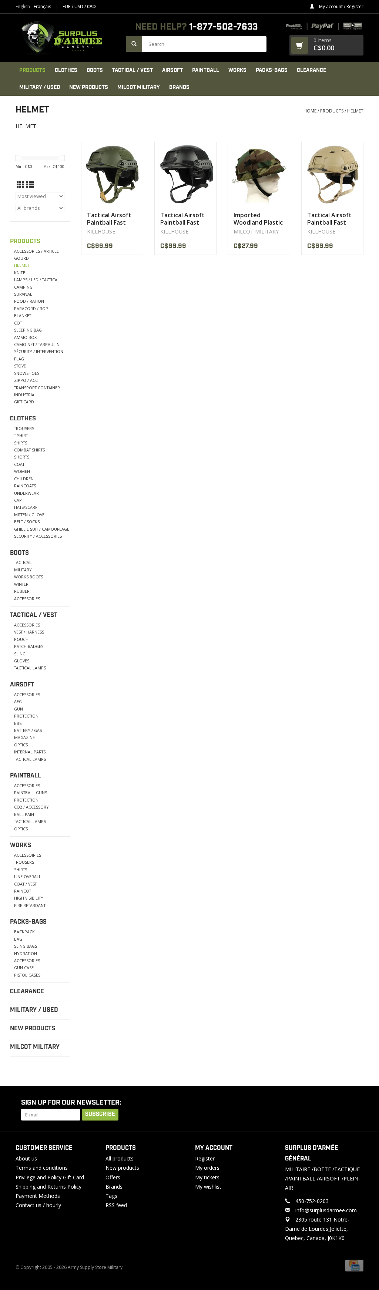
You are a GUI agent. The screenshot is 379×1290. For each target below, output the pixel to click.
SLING (20, 653)
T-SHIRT (21, 435)
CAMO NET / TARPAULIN (37, 344)
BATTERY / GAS (28, 730)
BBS (17, 723)
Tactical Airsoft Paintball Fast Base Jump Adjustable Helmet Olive (109, 218)
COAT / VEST (25, 884)
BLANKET (22, 315)
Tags (111, 1195)
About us (26, 1158)
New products (122, 1167)
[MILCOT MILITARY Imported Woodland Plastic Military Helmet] (259, 174)
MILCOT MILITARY (138, 87)
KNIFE (19, 272)
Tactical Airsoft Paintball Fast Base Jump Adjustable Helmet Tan (329, 218)
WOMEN (22, 471)
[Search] (134, 44)
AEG (18, 701)
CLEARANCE (311, 70)
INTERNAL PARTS (30, 752)
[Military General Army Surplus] (67, 37)
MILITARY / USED (39, 87)
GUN (18, 709)
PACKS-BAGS (272, 70)
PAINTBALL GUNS (30, 792)
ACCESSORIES (27, 598)
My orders (207, 1167)
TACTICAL (22, 562)
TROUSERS (24, 428)
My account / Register (340, 6)
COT (18, 323)
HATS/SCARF (25, 507)
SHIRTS (20, 443)
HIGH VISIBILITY (28, 898)
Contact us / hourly (38, 1205)
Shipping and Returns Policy (48, 1186)
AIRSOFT (172, 70)
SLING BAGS (25, 946)
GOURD (21, 258)
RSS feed (116, 1205)
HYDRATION (25, 953)
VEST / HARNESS (29, 632)
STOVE (20, 366)
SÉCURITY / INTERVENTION (38, 351)
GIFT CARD (24, 401)
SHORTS (21, 457)
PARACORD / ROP (31, 308)
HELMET (355, 111)
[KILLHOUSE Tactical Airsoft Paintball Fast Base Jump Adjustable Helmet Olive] (112, 174)
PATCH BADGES (28, 646)
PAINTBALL (205, 70)
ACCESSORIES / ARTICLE (36, 251)
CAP (18, 500)
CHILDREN (24, 478)
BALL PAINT (25, 814)
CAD (91, 6)
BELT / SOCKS (27, 521)
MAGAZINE (24, 737)
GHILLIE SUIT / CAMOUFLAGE (41, 529)
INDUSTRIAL (25, 394)
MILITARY (23, 569)
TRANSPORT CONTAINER (37, 387)
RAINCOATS (25, 485)
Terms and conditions (42, 1167)
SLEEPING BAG (28, 330)
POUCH (21, 639)
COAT (19, 464)
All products (119, 1158)
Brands (179, 87)
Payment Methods (38, 1195)
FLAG (19, 359)
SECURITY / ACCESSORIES (38, 536)
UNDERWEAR (26, 493)
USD (79, 6)
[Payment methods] (354, 1265)
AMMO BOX (25, 337)
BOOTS (95, 70)
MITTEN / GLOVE (29, 514)
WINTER (21, 584)
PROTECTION (26, 716)
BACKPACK (24, 931)
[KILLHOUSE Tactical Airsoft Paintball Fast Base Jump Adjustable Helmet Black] (185, 174)
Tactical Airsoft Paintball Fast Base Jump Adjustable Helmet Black (182, 218)
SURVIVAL (23, 294)
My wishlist (208, 1186)
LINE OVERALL (27, 876)
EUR (67, 6)
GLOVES (21, 661)
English (23, 7)
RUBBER (22, 591)
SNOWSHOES (26, 373)
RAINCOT (22, 891)
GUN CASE (24, 967)
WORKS (237, 70)
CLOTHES (66, 70)
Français (42, 7)
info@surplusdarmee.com (326, 1210)
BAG (18, 939)
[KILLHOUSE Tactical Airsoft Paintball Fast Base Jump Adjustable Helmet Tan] (332, 174)
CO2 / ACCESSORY (31, 807)
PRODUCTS (32, 70)
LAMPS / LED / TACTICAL (37, 279)
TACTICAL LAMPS (30, 668)
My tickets (207, 1177)
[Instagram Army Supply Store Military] (352, 1103)
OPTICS (21, 745)
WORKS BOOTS (28, 577)
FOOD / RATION (29, 301)
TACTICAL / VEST (132, 70)
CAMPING (23, 287)
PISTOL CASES (27, 975)
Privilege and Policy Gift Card (50, 1177)
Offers (112, 1177)
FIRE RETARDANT (30, 905)
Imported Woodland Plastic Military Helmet (258, 218)
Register (205, 1158)
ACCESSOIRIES (27, 855)
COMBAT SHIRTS (29, 450)
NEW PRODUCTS (88, 87)
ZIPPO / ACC (26, 380)
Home (309, 111)
